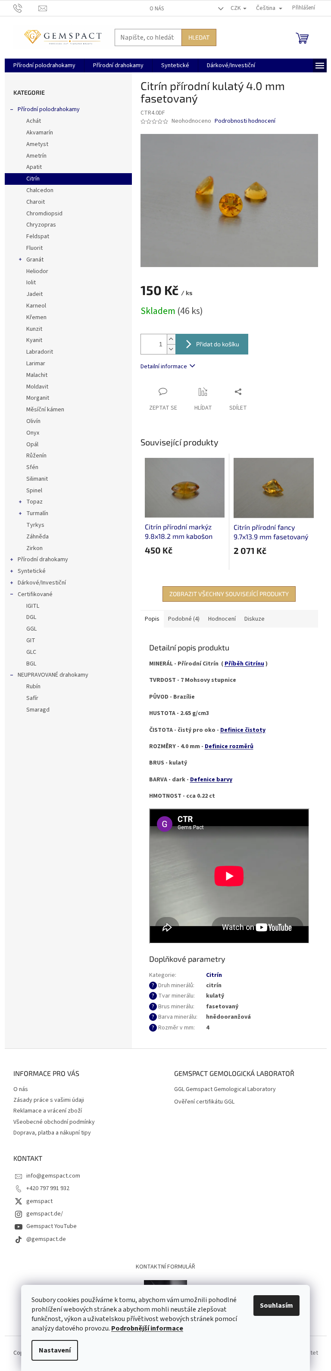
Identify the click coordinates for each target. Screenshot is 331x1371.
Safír (32, 698)
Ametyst (37, 144)
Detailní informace (164, 366)
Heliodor (37, 271)
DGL (31, 617)
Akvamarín (39, 132)
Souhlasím (276, 1305)
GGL (31, 629)
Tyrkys (35, 525)
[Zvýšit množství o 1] (171, 339)
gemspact (39, 1201)
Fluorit (34, 248)
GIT (30, 640)
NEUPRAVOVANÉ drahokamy (53, 675)
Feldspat (37, 236)
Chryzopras (41, 225)
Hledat (198, 37)
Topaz (34, 501)
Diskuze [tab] (254, 619)
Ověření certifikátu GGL (204, 1102)
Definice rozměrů (229, 746)
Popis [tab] (152, 619)
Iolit (31, 282)
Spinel (34, 490)
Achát (33, 121)
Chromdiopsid (44, 213)
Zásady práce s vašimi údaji (48, 1100)
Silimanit (37, 479)
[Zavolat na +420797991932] (26, 8)
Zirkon (34, 548)
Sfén (32, 467)
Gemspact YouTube (51, 1226)
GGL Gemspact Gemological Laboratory (225, 1089)
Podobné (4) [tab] (184, 619)
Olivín (33, 421)
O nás (157, 8)
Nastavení (55, 1350)
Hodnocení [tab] (222, 619)
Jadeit (34, 294)
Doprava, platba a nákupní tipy (52, 1133)
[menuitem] (44, 65)
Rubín (33, 686)
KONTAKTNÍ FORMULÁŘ (165, 1266)
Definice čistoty (242, 730)
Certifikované (35, 594)
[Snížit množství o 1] (171, 349)
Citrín (33, 178)
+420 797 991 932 (47, 1188)
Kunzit (34, 329)
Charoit (35, 202)
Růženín (36, 455)
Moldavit (37, 386)
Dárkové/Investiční (42, 582)
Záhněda (37, 536)
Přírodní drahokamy (43, 559)
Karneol (36, 306)
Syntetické (32, 571)
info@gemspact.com (53, 1176)
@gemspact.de (46, 1239)
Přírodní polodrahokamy (49, 109)
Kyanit (34, 340)
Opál (32, 444)
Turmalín (37, 513)
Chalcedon (39, 190)
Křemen (36, 317)
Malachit (36, 375)
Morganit (37, 398)
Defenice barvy (211, 779)
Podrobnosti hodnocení (245, 121)
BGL (31, 663)
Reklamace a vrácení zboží (47, 1111)
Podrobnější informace (147, 1328)
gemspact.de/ (44, 1213)
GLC (31, 652)
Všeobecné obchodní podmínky (54, 1122)
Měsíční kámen (45, 409)
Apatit (34, 167)
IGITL (32, 606)
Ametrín (36, 156)
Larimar (35, 363)
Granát (35, 259)
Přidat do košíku (217, 344)
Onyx (32, 433)
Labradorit (39, 352)
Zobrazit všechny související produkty (229, 593)
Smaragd (38, 710)
